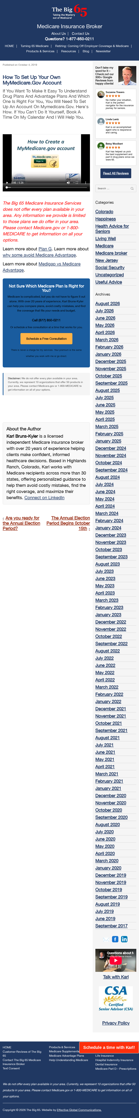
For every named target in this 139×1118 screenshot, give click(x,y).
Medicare (104, 245)
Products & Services (40, 51)
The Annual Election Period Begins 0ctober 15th (68, 523)
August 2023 (107, 563)
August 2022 (107, 650)
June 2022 (105, 665)
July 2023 (104, 571)
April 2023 (105, 592)
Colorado (104, 211)
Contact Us (80, 33)
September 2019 (111, 896)
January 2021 (108, 788)
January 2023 (108, 614)
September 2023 (111, 556)
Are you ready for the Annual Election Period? (21, 523)
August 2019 (107, 904)
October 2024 (108, 462)
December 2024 (110, 448)
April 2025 (105, 419)
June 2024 (105, 491)
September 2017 (111, 925)
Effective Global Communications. (79, 1109)
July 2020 (104, 831)
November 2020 (110, 802)
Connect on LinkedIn (44, 497)
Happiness (105, 218)
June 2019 (105, 918)
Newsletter (103, 51)
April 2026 (105, 332)
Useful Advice (108, 281)
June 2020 (105, 838)
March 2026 (106, 339)
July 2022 (104, 657)
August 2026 (107, 303)
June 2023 (105, 578)
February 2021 (109, 781)
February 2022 (109, 694)
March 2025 (106, 426)
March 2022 (106, 686)
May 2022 (104, 672)
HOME (9, 46)
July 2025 (104, 397)
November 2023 (110, 542)
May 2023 (104, 585)
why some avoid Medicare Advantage (39, 254)
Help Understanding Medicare (68, 1060)
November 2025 (110, 368)
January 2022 (108, 701)
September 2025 (111, 383)
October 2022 (108, 636)
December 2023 (110, 534)
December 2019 (110, 875)
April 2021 (105, 766)
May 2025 (104, 411)
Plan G (45, 248)
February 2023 (109, 607)
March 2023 (106, 600)
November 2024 (110, 455)
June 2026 (105, 317)
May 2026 (104, 325)
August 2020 (107, 824)
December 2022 (110, 621)
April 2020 (105, 853)
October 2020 (108, 809)
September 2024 (111, 469)
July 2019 (104, 911)
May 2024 (104, 498)
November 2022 (110, 629)
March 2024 (106, 513)
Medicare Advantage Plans (66, 1055)
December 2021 (110, 708)
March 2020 (106, 860)
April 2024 (105, 506)
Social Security (110, 267)
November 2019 (110, 882)
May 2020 (104, 846)
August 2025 (107, 390)
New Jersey (106, 260)
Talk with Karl (116, 976)
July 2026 (104, 310)
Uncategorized (109, 274)
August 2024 (107, 477)
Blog (86, 51)
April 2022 (105, 679)
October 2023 (108, 549)
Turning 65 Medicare (35, 46)
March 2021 (106, 773)
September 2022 (111, 643)
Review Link (115, 127)
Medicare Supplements (64, 1051)
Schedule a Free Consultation (46, 338)
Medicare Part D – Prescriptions (115, 1068)
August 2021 (107, 737)
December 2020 (110, 795)
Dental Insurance (106, 1064)
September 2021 (111, 730)
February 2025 (109, 433)
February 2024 (109, 520)
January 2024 (108, 527)
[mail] (106, 939)
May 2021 (104, 759)
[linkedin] (124, 938)
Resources (68, 51)
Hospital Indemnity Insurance (114, 1060)
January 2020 (108, 867)
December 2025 (110, 361)
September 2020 (111, 817)
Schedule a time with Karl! (109, 1047)
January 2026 (108, 354)
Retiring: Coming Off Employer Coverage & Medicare (92, 46)
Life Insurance (104, 1055)
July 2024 (104, 484)
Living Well (105, 238)
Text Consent (11, 1068)
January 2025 (108, 440)
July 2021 (104, 744)
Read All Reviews (116, 173)
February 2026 (109, 346)
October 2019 (108, 889)
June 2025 (105, 404)
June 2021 (105, 752)
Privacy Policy (116, 1022)
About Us (58, 33)
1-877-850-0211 (80, 39)
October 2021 (108, 723)
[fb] (115, 938)
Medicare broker (111, 252)
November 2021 (110, 715)
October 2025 (108, 375)
